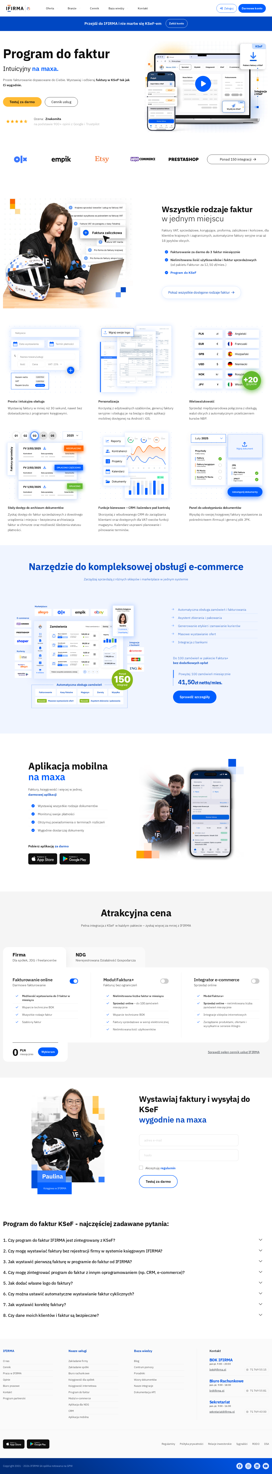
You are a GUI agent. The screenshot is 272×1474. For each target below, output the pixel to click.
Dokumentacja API (145, 1392)
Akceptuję (160, 1168)
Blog (136, 1361)
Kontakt (7, 1392)
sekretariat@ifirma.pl (222, 1411)
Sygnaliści (242, 1444)
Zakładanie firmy (78, 1361)
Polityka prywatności (191, 1444)
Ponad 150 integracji (235, 159)
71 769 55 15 (258, 1369)
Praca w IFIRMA (12, 1373)
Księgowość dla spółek (81, 1379)
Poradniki (139, 1373)
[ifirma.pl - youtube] (266, 1466)
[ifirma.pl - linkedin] (257, 1466)
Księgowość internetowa (82, 1386)
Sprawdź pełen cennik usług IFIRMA (233, 1052)
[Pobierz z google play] (75, 858)
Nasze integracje (143, 1386)
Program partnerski (14, 1398)
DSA (266, 1444)
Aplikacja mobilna (78, 1417)
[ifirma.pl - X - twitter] (248, 1466)
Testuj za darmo (22, 102)
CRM (71, 1411)
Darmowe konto (252, 8)
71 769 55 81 (258, 1390)
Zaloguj (229, 8)
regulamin (167, 1168)
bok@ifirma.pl (217, 1369)
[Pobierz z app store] (42, 858)
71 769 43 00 (258, 1411)
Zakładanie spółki (78, 1367)
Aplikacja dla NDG (78, 1404)
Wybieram (48, 1052)
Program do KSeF (183, 273)
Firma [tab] (35, 956)
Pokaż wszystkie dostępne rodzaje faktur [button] (199, 292)
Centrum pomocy (143, 1367)
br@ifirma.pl (216, 1390)
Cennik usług (61, 102)
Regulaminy (168, 1444)
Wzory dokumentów (145, 1379)
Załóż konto (176, 23)
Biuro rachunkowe (78, 1373)
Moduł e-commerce (79, 1398)
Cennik (7, 1367)
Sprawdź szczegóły (195, 697)
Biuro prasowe (11, 1386)
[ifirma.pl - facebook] (239, 1466)
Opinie (6, 1379)
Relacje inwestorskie (220, 1444)
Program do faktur (79, 1392)
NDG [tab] (106, 956)
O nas (6, 1361)
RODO (255, 1444)
